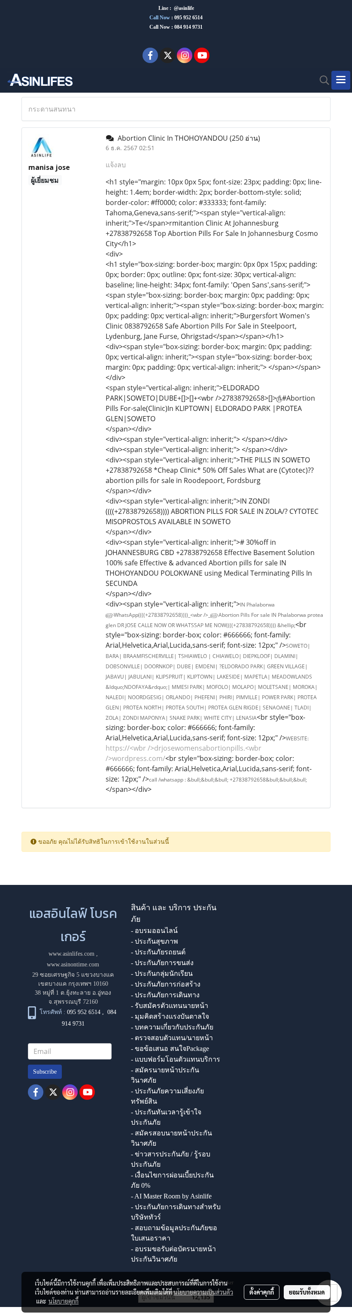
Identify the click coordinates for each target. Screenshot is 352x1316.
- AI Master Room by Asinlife (171, 1196)
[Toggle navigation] (340, 80)
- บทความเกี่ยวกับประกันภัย (172, 1027)
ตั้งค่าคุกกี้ (261, 1292)
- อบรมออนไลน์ (154, 930)
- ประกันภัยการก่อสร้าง (165, 984)
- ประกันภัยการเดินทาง (165, 995)
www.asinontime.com (73, 964)
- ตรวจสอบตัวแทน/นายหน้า (172, 1037)
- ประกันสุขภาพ (154, 941)
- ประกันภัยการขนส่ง (162, 962)
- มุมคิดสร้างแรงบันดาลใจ (170, 1016)
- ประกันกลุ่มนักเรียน (162, 973)
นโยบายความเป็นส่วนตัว (203, 1292)
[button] (321, 80)
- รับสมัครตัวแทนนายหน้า (169, 1005)
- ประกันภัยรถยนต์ (158, 952)
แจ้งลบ (116, 164)
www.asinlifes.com (71, 954)
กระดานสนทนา (52, 109)
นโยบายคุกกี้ (64, 1301)
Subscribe (45, 1071)
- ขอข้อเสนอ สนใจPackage (170, 1048)
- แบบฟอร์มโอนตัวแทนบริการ (175, 1059)
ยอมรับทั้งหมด (307, 1292)
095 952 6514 (188, 18)
